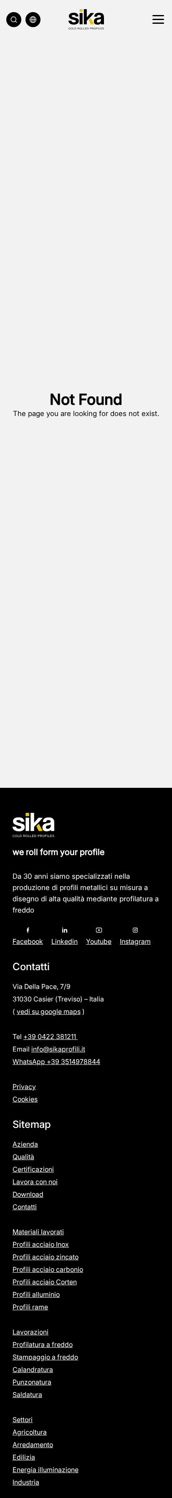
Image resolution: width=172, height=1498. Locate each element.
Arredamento (33, 1444)
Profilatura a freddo (43, 1344)
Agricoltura (30, 1432)
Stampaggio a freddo (45, 1357)
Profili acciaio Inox (41, 1244)
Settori (23, 1419)
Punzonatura (32, 1382)
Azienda (25, 1144)
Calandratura (33, 1369)
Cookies (25, 1099)
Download (28, 1194)
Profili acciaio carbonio (48, 1269)
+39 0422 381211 (50, 1036)
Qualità (23, 1157)
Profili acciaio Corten (45, 1282)
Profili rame (30, 1307)
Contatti (25, 1207)
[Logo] (86, 19)
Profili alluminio (36, 1294)
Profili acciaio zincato (45, 1257)
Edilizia (24, 1457)
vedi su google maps (49, 1011)
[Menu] (157, 19)
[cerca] (13, 19)
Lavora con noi (35, 1182)
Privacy (24, 1086)
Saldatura (27, 1394)
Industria (26, 1482)
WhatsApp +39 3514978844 (56, 1061)
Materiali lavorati (38, 1232)
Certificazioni (33, 1169)
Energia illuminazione (45, 1469)
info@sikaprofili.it (58, 1049)
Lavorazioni (30, 1332)
